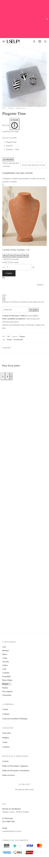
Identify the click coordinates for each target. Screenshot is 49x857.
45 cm (12, 256)
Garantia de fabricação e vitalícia (14, 316)
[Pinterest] (20, 347)
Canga (4, 658)
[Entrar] (34, 41)
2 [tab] (11, 378)
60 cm (25, 256)
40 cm (5, 256)
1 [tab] (11, 374)
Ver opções (34, 310)
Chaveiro (5, 662)
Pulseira (5, 688)
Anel (4, 647)
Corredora (6, 747)
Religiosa (5, 738)
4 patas (4, 742)
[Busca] (45, 41)
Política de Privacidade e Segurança (15, 766)
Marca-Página (7, 680)
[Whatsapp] (24, 347)
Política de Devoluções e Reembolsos (15, 770)
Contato (5, 709)
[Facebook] (14, 347)
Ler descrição (8, 159)
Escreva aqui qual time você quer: (11, 164)
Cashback (5, 714)
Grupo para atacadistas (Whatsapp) (14, 719)
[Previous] (3, 376)
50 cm (19, 256)
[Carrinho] (39, 41)
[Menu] (3, 41)
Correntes (5, 673)
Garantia (5, 761)
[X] (17, 347)
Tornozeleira (6, 695)
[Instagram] (24, 794)
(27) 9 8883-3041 (8, 821)
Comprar (9, 273)
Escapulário (6, 676)
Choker (5, 665)
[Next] (7, 376)
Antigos (9, 339)
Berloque (5, 650)
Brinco (4, 654)
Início (4, 108)
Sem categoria (7, 691)
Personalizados (18, 339)
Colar (4, 669)
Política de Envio (8, 775)
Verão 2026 (6, 733)
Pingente (11, 108)
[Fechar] (47, 19)
